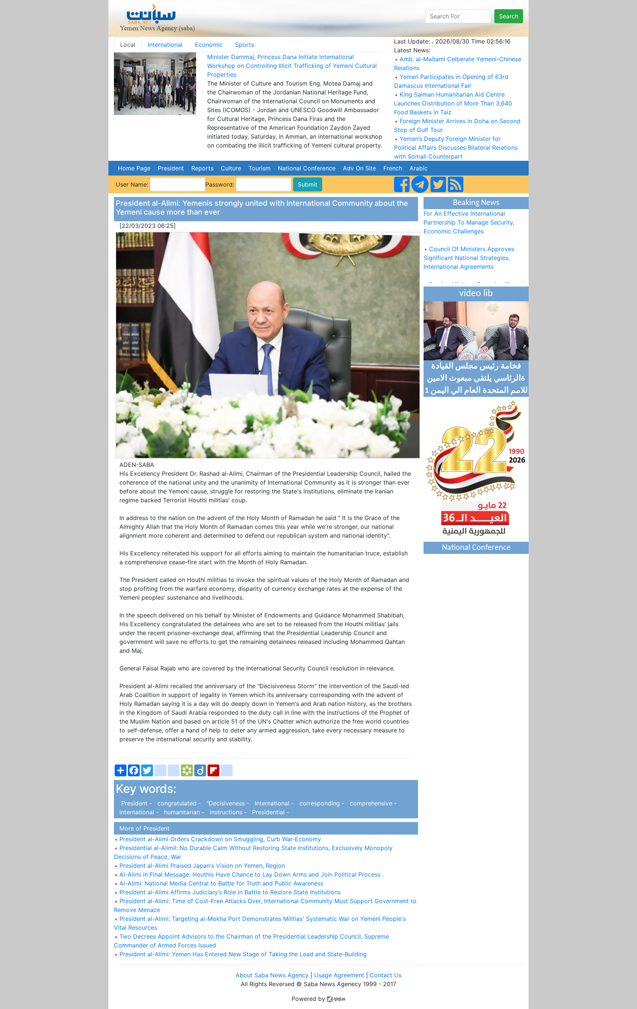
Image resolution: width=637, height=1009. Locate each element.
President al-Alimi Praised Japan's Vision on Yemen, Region (201, 865)
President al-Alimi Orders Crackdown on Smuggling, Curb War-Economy (219, 839)
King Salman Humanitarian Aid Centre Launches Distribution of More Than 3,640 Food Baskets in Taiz (453, 103)
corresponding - (321, 803)
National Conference (306, 168)
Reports (202, 168)
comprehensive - (371, 803)
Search (508, 16)
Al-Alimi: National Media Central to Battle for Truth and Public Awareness (220, 883)
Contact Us (385, 975)
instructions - (227, 812)
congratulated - (178, 803)
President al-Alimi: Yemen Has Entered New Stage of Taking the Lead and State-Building (242, 954)
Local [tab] (127, 44)
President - (135, 803)
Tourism (259, 168)
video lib (476, 294)
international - (138, 812)
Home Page (134, 168)
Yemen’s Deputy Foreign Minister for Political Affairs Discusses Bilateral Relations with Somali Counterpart (456, 147)
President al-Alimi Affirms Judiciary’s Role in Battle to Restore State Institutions (229, 892)
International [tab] (165, 44)
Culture (231, 168)
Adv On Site (359, 168)
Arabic (418, 168)
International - (273, 803)
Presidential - (268, 812)
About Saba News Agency (273, 975)
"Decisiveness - (227, 803)
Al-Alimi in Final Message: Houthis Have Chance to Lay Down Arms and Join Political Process (249, 874)
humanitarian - (183, 812)
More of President (143, 828)
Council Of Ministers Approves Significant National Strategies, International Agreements (469, 247)
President (171, 168)
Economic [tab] (209, 44)
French (393, 168)
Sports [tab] (244, 44)
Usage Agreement (339, 975)
